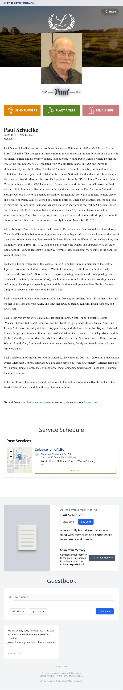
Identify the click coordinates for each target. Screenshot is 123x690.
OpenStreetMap (65, 681)
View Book (68, 521)
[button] (19, 457)
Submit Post (104, 611)
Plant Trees (76, 470)
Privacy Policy (52, 675)
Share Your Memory (102, 557)
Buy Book (86, 521)
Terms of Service (70, 675)
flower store (90, 402)
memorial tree (42, 402)
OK (42, 464)
